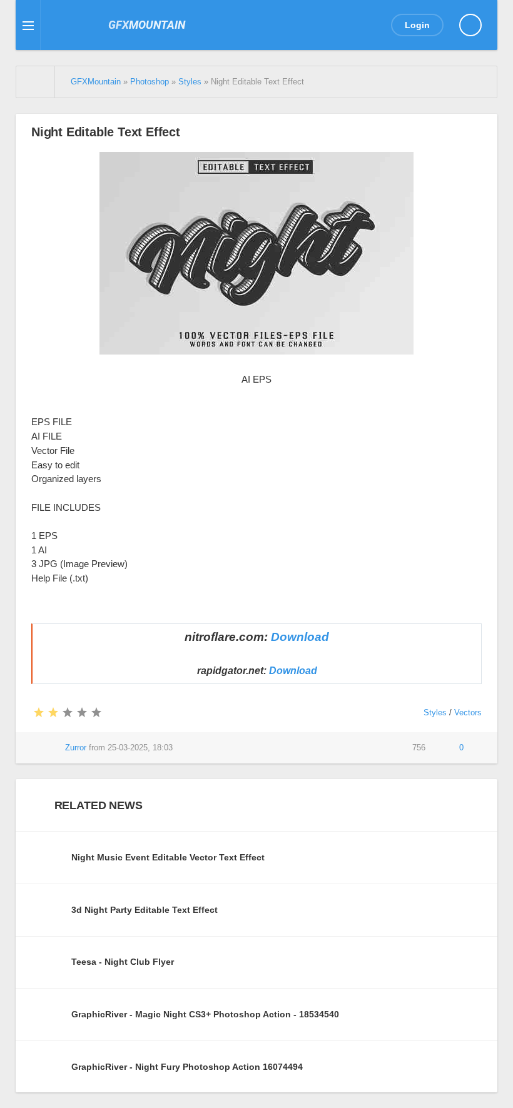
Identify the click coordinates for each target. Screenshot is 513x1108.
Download (300, 636)
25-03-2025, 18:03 (140, 747)
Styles (435, 712)
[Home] (35, 82)
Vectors (468, 712)
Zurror (75, 747)
